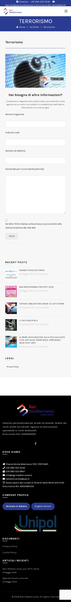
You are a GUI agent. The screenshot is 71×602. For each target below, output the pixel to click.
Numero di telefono (15, 150)
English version (43, 506)
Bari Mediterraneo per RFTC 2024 (36, 287)
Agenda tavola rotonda (31, 270)
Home (22, 27)
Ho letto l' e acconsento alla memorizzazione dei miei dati (33, 225)
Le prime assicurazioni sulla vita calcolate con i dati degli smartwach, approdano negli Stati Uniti (42, 340)
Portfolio (34, 27)
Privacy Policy (13, 367)
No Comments (41, 274)
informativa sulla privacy (28, 223)
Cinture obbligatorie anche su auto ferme (41, 304)
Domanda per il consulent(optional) (24, 169)
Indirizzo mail (12, 132)
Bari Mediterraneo (29, 596)
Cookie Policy (9, 552)
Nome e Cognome (14, 114)
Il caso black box (28, 320)
